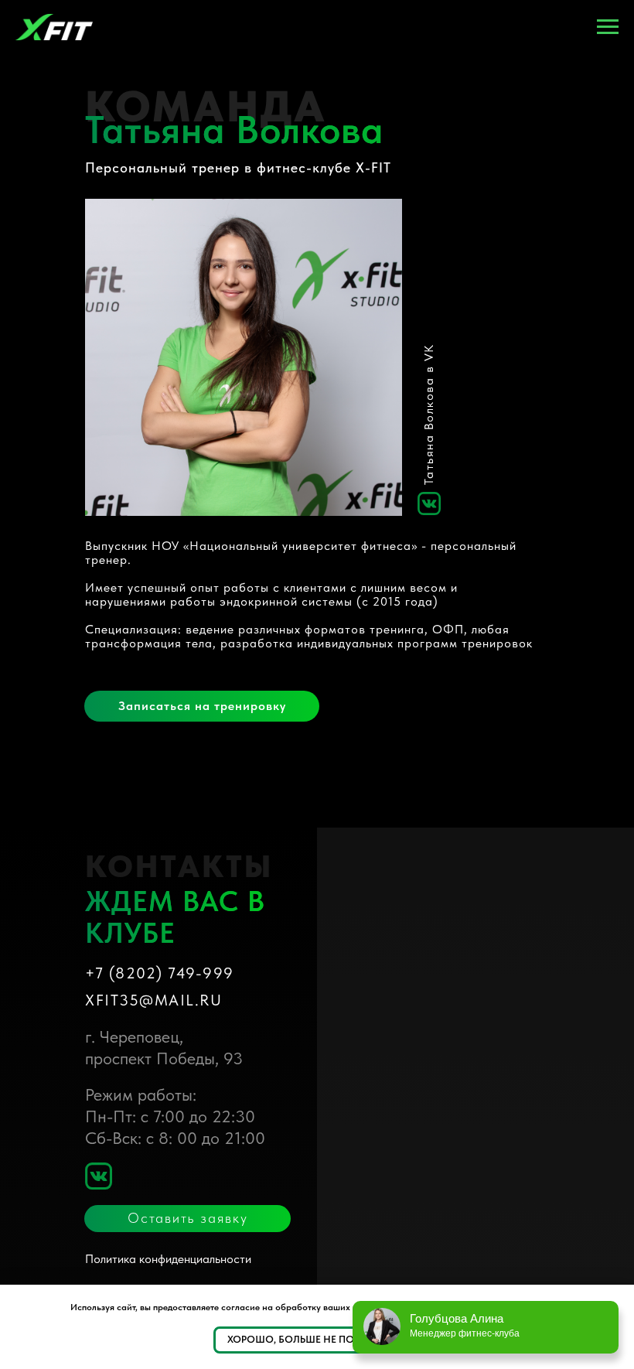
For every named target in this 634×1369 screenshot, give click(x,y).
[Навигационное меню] (608, 27)
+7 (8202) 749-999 (159, 973)
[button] (201, 706)
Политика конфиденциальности (168, 1258)
